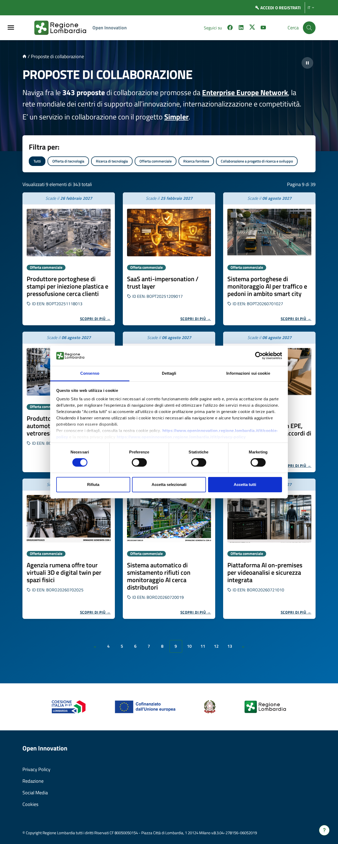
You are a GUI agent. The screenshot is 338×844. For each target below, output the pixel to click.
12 (216, 646)
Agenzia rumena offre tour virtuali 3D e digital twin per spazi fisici (64, 572)
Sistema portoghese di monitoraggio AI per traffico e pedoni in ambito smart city (267, 286)
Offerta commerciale (155, 161)
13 (229, 646)
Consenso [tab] (89, 373)
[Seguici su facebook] (230, 28)
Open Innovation (109, 27)
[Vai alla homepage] (24, 56)
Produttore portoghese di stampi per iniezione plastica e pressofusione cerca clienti (67, 286)
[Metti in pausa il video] (307, 63)
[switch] (139, 462)
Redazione (33, 781)
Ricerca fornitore (196, 161)
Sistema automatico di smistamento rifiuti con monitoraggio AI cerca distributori (158, 576)
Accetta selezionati (169, 484)
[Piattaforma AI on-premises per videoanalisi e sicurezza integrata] (269, 518)
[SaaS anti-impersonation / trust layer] (169, 232)
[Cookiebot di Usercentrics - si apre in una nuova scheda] (259, 356)
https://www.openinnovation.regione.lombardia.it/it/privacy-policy (181, 437)
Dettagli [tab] (169, 373)
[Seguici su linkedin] (241, 28)
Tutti (37, 161)
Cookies (30, 804)
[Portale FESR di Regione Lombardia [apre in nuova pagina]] (69, 706)
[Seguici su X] (252, 28)
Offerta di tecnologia (68, 161)
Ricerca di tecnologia (112, 161)
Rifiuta (93, 484)
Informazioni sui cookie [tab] (248, 373)
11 (202, 646)
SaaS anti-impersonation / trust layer (163, 282)
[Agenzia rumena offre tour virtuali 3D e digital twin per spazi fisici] (69, 518)
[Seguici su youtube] (263, 28)
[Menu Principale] (10, 28)
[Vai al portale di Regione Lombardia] (63, 28)
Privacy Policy (36, 769)
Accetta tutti (245, 484)
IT (309, 8)
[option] (68, 258)
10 (189, 646)
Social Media (35, 792)
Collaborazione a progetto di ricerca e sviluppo (257, 161)
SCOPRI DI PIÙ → (95, 318)
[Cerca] (309, 27)
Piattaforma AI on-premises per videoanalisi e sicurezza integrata (264, 572)
